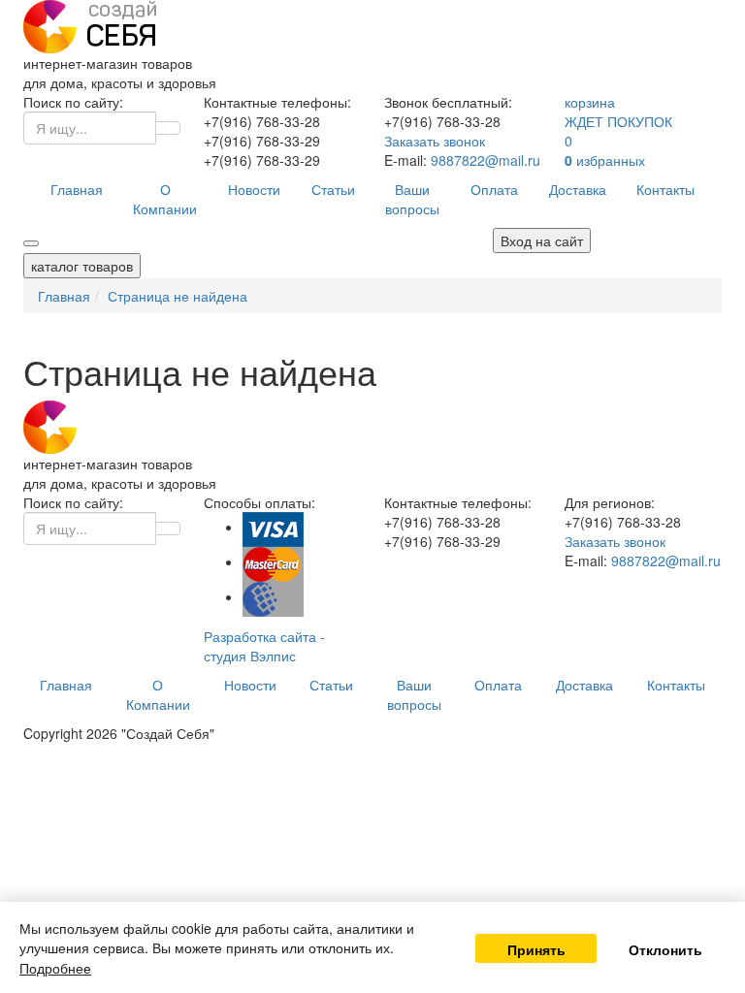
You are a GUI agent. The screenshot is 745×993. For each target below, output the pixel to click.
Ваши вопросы (412, 198)
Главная (76, 189)
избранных (605, 160)
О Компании (165, 198)
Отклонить (665, 949)
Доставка (577, 189)
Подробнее (55, 967)
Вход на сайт (542, 240)
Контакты (665, 189)
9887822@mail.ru (485, 160)
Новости (254, 189)
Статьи (333, 189)
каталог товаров (82, 265)
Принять (536, 949)
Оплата (494, 189)
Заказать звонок (434, 140)
